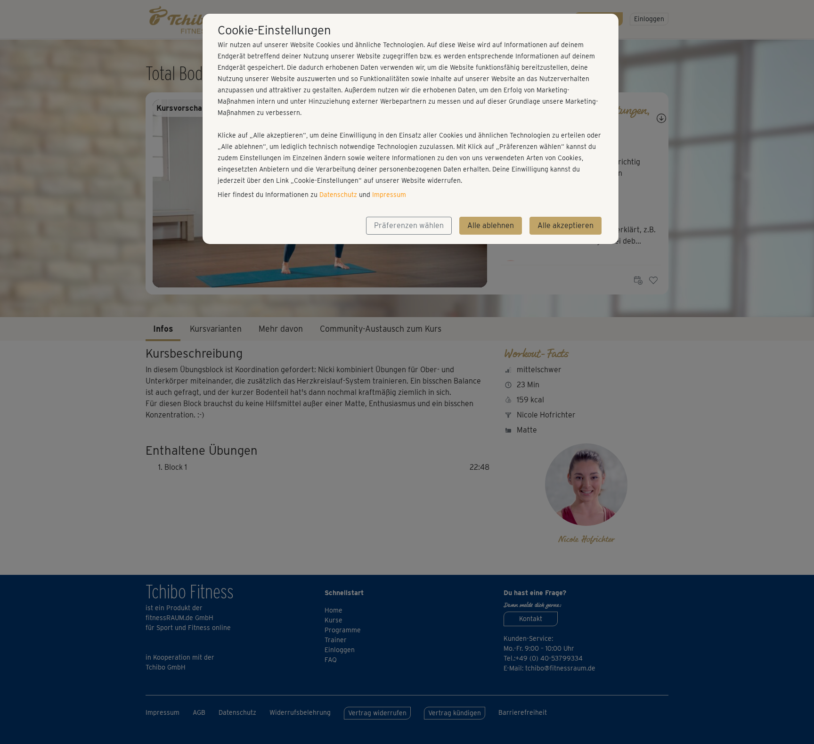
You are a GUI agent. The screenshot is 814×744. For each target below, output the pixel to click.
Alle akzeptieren (565, 225)
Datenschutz (338, 194)
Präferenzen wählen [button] (409, 225)
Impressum (389, 194)
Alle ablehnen (490, 225)
